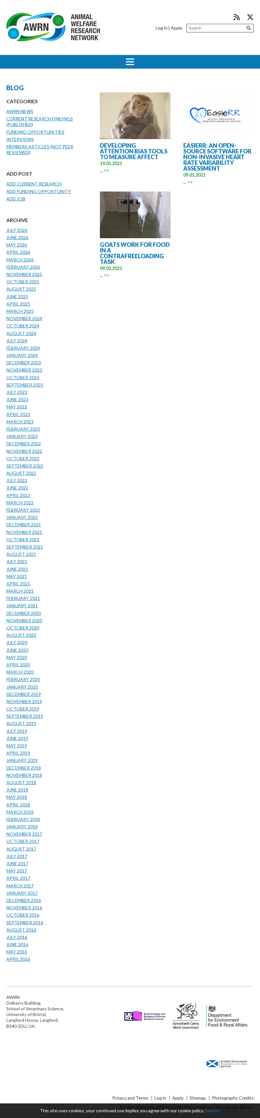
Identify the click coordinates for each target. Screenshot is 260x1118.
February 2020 (23, 679)
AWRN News (19, 111)
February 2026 (23, 267)
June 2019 (17, 738)
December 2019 (23, 694)
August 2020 (21, 635)
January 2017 (22, 893)
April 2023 (18, 414)
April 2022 (18, 495)
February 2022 (23, 510)
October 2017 (22, 841)
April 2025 (18, 303)
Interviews (20, 139)
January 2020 (22, 687)
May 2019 (16, 745)
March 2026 (20, 259)
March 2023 (20, 421)
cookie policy (190, 1110)
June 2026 (17, 237)
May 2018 (16, 797)
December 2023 (23, 362)
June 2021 (17, 569)
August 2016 (21, 930)
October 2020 (22, 627)
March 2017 (20, 885)
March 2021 (20, 591)
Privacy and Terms (130, 1098)
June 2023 (17, 399)
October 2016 (22, 915)
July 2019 (16, 731)
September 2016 (24, 922)
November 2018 (24, 775)
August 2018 (21, 782)
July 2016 (16, 937)
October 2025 (22, 281)
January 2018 (22, 826)
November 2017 (24, 834)
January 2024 (22, 355)
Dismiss (212, 1110)
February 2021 (23, 598)
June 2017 (17, 863)
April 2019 (18, 753)
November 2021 (24, 532)
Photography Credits (233, 1098)
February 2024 (23, 348)
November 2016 (24, 907)
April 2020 (18, 664)
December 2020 (23, 613)
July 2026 (16, 230)
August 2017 (21, 849)
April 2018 (18, 804)
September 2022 (24, 465)
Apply (176, 27)
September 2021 (24, 546)
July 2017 (16, 856)
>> (106, 170)
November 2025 (24, 274)
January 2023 (22, 436)
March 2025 (20, 311)
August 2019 (21, 723)
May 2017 (16, 870)
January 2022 (22, 517)
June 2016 (17, 944)
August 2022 (21, 473)
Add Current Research (34, 183)
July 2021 (16, 561)
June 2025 (17, 296)
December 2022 (23, 443)
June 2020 (17, 650)
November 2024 (24, 318)
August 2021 (21, 554)
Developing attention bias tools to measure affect (133, 151)
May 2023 (16, 406)
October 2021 (22, 539)
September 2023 (24, 384)
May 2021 (16, 576)
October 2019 (22, 708)
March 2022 (20, 502)
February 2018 (23, 819)
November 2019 (24, 701)
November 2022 (24, 451)
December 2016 (23, 900)
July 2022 (16, 480)
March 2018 (20, 812)
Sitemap (198, 1098)
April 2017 (18, 878)
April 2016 (18, 959)
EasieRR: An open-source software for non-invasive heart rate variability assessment (217, 157)
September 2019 (24, 716)
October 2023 (22, 377)
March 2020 (20, 672)
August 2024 (21, 333)
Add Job (15, 198)
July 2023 (16, 392)
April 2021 (18, 583)
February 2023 (23, 429)
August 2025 (21, 289)
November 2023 (24, 370)
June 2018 (17, 789)
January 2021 (22, 605)
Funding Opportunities (35, 132)
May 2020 (16, 657)
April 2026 (18, 252)
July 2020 (16, 642)
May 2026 (16, 244)
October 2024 (22, 325)
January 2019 (22, 760)
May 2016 (16, 951)
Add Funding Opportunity (38, 191)
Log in (161, 27)
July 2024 (16, 340)
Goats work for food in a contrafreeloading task (135, 253)
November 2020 (24, 620)
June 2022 (17, 487)
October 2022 (22, 458)
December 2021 (23, 524)
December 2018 (23, 768)
